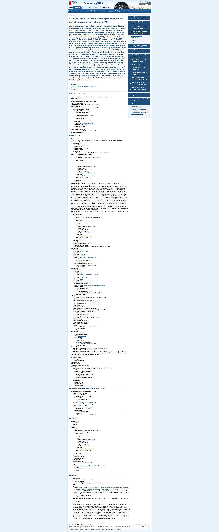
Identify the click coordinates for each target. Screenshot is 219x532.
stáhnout (133, 40)
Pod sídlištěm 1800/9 (88, 115)
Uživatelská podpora (112, 526)
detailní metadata (135, 37)
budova (81, 280)
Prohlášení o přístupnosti (144, 524)
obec (81, 271)
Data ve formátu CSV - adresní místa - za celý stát (139, 83)
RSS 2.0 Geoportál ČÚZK (76, 527)
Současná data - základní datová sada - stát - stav (139, 22)
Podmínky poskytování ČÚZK (138, 109)
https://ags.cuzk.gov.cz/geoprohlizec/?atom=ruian (89, 469)
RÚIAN (91, 11)
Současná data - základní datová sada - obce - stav (139, 18)
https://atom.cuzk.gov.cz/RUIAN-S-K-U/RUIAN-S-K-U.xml (91, 465)
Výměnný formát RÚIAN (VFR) (138, 112)
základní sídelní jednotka (85, 282)
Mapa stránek (136, 524)
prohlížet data (134, 39)
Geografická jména (122, 11)
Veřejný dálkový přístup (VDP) (138, 111)
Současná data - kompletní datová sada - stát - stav (139, 46)
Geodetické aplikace (104, 11)
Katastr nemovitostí (84, 11)
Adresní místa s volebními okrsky (139, 73)
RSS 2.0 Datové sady (84, 529)
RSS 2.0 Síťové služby (96, 529)
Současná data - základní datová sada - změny (139, 27)
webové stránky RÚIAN (137, 107)
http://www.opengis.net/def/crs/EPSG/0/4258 (85, 402)
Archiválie (130, 11)
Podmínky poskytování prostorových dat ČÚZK (97, 348)
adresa (81, 269)
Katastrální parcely (84, 254)
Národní (82, 333)
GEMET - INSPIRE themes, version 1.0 (87, 257)
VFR (77, 422)
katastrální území (84, 277)
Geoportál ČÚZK (96, 3)
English (149, 2)
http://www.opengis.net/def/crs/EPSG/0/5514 (85, 414)
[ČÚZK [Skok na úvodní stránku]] (73, 2)
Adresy (81, 249)
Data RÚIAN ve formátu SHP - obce (140, 95)
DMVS (96, 11)
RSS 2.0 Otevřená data (116, 529)
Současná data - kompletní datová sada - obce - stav (139, 32)
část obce (82, 272)
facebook (119, 526)
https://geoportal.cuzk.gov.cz (86, 123)
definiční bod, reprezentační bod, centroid (89, 274)
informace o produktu (136, 36)
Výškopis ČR (113, 11)
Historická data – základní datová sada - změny (139, 60)
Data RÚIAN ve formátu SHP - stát (140, 99)
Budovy (81, 252)
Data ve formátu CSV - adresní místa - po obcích (139, 78)
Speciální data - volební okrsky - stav (139, 68)
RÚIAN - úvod (134, 106)
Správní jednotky (84, 251)
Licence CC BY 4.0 (91, 349)
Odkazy (134, 103)
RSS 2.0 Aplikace (74, 529)
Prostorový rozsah (82, 336)
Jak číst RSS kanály (126, 526)
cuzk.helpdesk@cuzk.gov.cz (86, 120)
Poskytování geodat (73, 11)
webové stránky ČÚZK (137, 114)
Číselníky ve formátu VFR (139, 64)
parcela (81, 276)
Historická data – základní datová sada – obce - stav (139, 55)
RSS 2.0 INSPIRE (106, 529)
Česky (141, 2)
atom (132, 42)
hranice (81, 279)
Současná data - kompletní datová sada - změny (139, 51)
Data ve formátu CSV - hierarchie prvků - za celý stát (139, 89)
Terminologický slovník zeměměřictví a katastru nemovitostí (91, 285)
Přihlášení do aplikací (144, 4)
